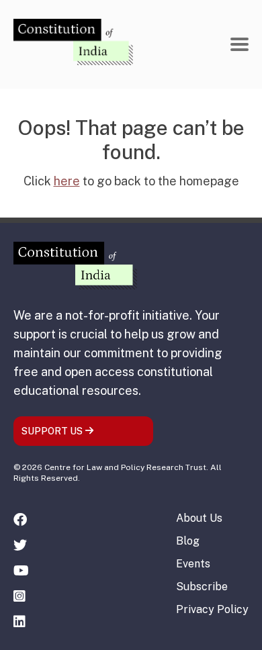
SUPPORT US (53, 431)
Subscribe (202, 586)
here (67, 181)
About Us (199, 518)
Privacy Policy (212, 609)
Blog (188, 541)
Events (193, 563)
